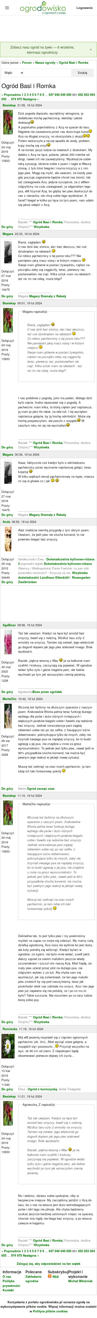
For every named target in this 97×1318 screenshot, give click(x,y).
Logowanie (85, 7)
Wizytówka (41, 226)
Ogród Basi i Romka (73, 62)
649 (63, 94)
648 (57, 94)
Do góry (7, 226)
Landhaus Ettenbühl (54, 577)
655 (3, 99)
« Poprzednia (11, 94)
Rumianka (10, 1029)
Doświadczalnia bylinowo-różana (68, 563)
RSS (55, 1276)
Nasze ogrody (45, 62)
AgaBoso (9, 625)
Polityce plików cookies (50, 1311)
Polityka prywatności (11, 1283)
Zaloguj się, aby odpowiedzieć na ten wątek (48, 1263)
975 (19, 99)
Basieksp (9, 105)
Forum (27, 62)
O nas (7, 1276)
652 (80, 94)
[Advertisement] (48, 29)
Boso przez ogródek (47, 691)
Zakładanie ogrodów (33, 1278)
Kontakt (8, 1290)
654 (92, 94)
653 (86, 94)
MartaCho (9, 698)
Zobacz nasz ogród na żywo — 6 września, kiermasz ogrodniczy (42, 50)
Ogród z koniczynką (42, 1089)
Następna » (31, 99)
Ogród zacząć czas (40, 788)
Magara (8, 233)
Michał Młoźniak (80, 1281)
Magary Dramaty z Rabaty (47, 296)
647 (51, 94)
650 (68, 94)
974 (13, 99)
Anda (6, 521)
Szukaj (82, 72)
